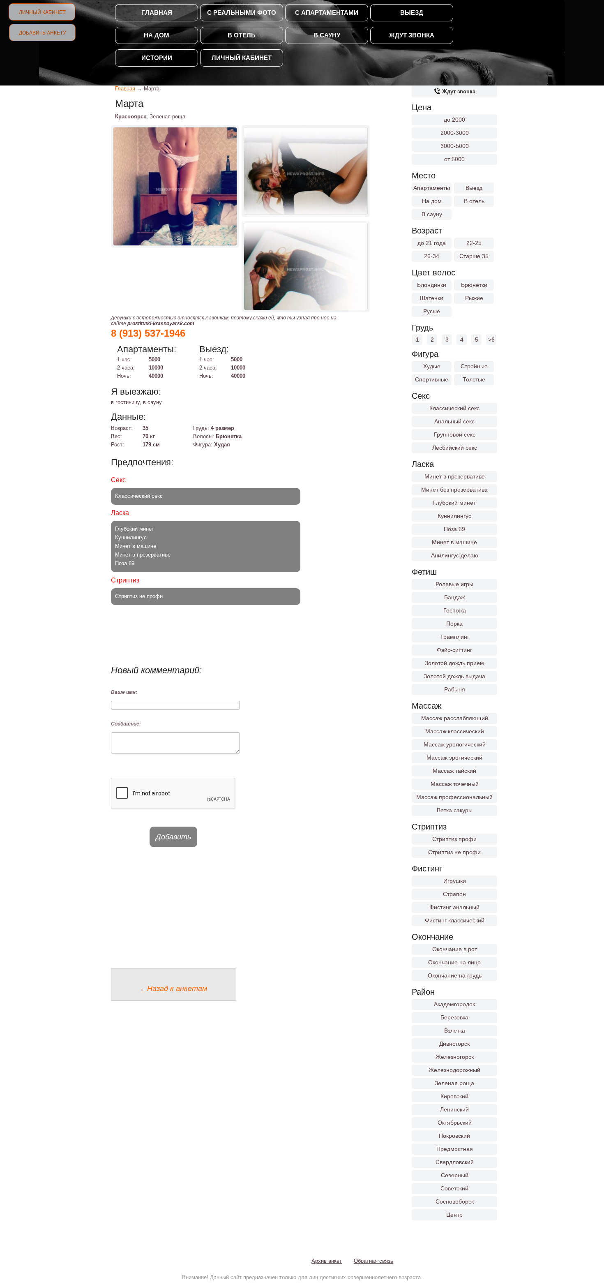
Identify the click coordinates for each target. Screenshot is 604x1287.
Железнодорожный (454, 1070)
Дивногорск (454, 1043)
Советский (454, 1188)
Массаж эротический (454, 757)
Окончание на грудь (455, 975)
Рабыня (454, 689)
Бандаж (454, 597)
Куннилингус (454, 516)
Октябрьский (455, 1122)
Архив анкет (326, 1261)
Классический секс (454, 408)
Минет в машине (454, 542)
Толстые (474, 379)
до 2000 (454, 119)
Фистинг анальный (454, 907)
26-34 (431, 256)
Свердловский (455, 1162)
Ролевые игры (454, 584)
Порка (454, 623)
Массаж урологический (455, 744)
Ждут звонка (411, 35)
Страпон (454, 894)
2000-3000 (454, 132)
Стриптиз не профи (454, 852)
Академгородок (454, 1004)
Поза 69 (454, 529)
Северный (454, 1175)
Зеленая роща (454, 1083)
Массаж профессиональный (454, 797)
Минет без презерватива (454, 489)
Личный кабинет (42, 12)
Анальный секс (454, 421)
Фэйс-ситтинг (454, 650)
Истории (156, 57)
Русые (431, 311)
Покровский (454, 1135)
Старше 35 (474, 256)
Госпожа (454, 610)
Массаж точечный (455, 784)
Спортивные (431, 379)
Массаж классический (454, 731)
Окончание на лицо (454, 962)
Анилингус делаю (454, 555)
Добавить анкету (42, 33)
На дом (156, 35)
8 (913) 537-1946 (148, 333)
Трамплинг (454, 636)
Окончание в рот (454, 949)
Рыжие (474, 298)
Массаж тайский (454, 770)
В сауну (327, 35)
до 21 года (431, 243)
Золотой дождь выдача (454, 676)
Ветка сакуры (455, 810)
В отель (242, 35)
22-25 (474, 243)
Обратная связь (373, 1261)
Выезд (411, 12)
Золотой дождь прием (454, 663)
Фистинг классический (454, 920)
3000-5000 (454, 146)
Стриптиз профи (454, 839)
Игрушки (454, 881)
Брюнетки (474, 285)
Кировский (454, 1096)
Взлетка (454, 1030)
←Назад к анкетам (173, 988)
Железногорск (455, 1057)
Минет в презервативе (454, 476)
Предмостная (454, 1149)
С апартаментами (326, 12)
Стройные (474, 366)
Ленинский (454, 1109)
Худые (431, 366)
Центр (454, 1214)
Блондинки (431, 285)
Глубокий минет (454, 502)
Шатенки (431, 298)
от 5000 (454, 159)
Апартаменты (431, 188)
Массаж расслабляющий (454, 718)
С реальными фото (241, 12)
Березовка (454, 1017)
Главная (156, 12)
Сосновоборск (455, 1201)
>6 (491, 339)
